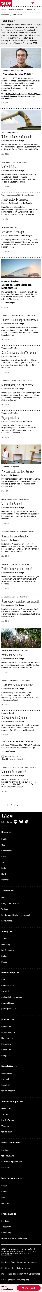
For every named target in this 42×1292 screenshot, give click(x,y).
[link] (4, 10)
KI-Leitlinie (16, 1268)
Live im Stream (7, 1120)
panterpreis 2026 (8, 1009)
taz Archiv (5, 1167)
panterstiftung (7, 1003)
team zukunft (7, 1073)
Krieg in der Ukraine (10, 903)
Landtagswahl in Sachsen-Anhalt (15, 915)
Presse (4, 962)
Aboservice (6, 1227)
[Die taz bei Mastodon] (16, 823)
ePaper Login (7, 1233)
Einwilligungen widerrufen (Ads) (15, 1280)
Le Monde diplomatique (11, 1162)
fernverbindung (8, 1032)
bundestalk (6, 1026)
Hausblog (5, 944)
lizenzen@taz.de (6, 1255)
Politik (4, 839)
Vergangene (6, 1126)
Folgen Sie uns (6, 822)
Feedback (5, 1221)
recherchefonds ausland (12, 997)
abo (3, 980)
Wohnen (5, 909)
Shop (3, 1197)
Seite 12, (12, 759)
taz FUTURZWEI (8, 1156)
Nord (3, 874)
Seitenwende (34, 1274)
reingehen (5, 1056)
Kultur (4, 856)
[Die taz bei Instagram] (27, 823)
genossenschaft (8, 985)
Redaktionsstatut (19, 1262)
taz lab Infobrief (8, 1091)
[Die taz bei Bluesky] (21, 823)
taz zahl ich (6, 991)
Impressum (18, 1274)
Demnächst (6, 1108)
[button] (39, 3)
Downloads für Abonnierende (14, 1238)
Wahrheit (5, 880)
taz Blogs (5, 1150)
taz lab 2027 (6, 1132)
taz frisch (5, 1079)
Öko (3, 845)
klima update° (7, 1038)
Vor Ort (4, 1114)
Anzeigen (5, 1203)
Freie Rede (6, 1050)
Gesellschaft (6, 851)
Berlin (3, 868)
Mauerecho (6, 1044)
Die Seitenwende (8, 950)
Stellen (4, 956)
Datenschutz (7, 1274)
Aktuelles (5, 939)
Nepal (3, 897)
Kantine (4, 1191)
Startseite (5, 15)
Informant (26, 1268)
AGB (26, 1274)
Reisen (4, 1186)
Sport (3, 862)
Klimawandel (6, 921)
